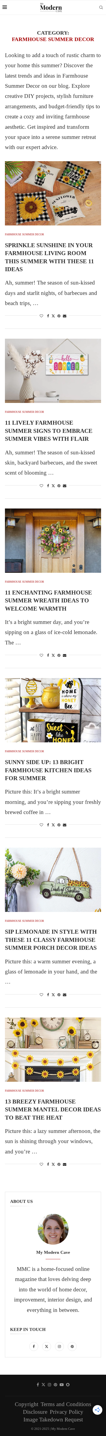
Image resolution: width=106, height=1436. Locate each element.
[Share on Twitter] (53, 316)
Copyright (26, 1404)
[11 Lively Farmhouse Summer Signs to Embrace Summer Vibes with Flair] (53, 371)
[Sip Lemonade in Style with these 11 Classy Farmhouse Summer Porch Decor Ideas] (53, 880)
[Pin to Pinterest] (58, 316)
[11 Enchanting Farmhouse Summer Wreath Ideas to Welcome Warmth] (53, 540)
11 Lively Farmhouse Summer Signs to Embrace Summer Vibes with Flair (48, 431)
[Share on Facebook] (48, 316)
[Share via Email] (64, 316)
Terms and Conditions (66, 1404)
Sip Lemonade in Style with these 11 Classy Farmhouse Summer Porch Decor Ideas (51, 939)
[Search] (101, 7)
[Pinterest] (72, 1346)
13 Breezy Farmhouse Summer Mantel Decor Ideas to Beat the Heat (53, 1109)
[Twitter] (47, 1346)
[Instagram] (60, 1346)
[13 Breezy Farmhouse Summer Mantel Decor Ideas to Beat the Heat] (53, 1049)
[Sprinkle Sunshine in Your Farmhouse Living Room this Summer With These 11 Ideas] (53, 193)
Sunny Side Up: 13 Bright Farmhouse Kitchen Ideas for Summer (48, 770)
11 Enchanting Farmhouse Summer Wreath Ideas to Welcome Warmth (48, 600)
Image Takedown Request (53, 1419)
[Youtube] (62, 1384)
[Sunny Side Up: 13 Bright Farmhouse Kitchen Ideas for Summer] (53, 710)
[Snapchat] (68, 1384)
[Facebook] (34, 1346)
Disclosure (35, 1412)
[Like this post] (41, 316)
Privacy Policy (66, 1412)
